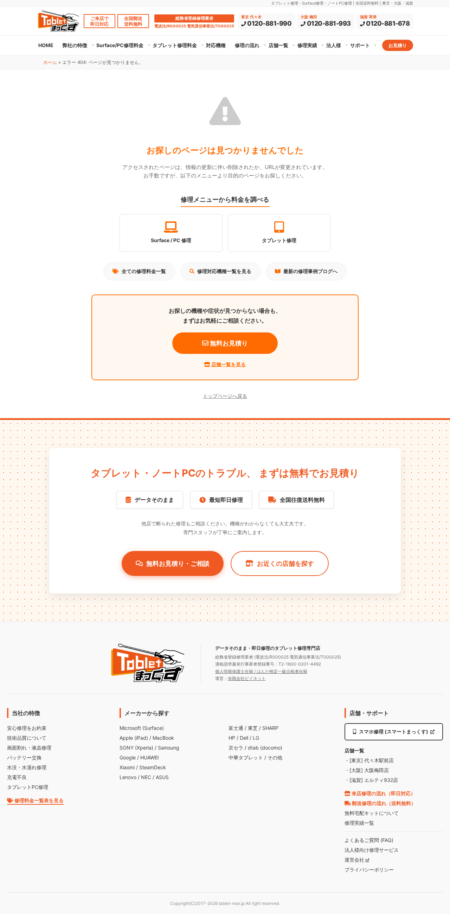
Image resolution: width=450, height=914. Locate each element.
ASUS (162, 777)
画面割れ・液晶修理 (29, 748)
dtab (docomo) (265, 748)
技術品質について (26, 738)
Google (128, 757)
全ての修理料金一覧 (144, 271)
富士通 (236, 728)
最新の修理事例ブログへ (310, 271)
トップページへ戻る (225, 396)
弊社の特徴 (75, 45)
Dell (244, 738)
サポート (360, 45)
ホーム (50, 62)
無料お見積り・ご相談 (178, 563)
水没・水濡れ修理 (26, 767)
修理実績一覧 (359, 823)
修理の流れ (247, 45)
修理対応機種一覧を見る (224, 271)
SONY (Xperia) (136, 748)
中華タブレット (246, 757)
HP (232, 738)
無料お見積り (228, 343)
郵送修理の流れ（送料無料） (383, 803)
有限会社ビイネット (247, 678)
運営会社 (355, 860)
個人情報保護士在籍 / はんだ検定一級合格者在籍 (261, 671)
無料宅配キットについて (372, 813)
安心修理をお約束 (26, 728)
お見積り (397, 45)
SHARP (270, 728)
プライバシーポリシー (369, 870)
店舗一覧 (278, 45)
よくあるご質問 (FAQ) (369, 840)
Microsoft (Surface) (142, 728)
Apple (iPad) (134, 738)
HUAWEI (149, 757)
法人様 (333, 45)
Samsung (168, 748)
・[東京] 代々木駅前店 (369, 760)
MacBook (163, 738)
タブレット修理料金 (175, 45)
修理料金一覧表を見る (38, 800)
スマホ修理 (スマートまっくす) (393, 731)
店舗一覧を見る (228, 364)
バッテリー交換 (24, 757)
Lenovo (128, 777)
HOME (45, 45)
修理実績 (307, 45)
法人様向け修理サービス (372, 850)
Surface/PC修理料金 (119, 45)
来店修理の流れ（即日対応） (383, 793)
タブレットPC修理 (27, 787)
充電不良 (17, 777)
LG (256, 738)
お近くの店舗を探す (285, 563)
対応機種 (216, 45)
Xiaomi (127, 767)
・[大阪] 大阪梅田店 (367, 770)
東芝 (253, 728)
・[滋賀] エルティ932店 (371, 780)
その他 (275, 757)
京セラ (236, 748)
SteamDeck (152, 767)
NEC (146, 777)
